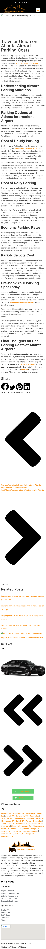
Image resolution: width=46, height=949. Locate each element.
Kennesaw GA (21, 823)
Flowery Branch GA (34, 821)
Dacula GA (40, 818)
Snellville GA (6, 834)
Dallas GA (30, 818)
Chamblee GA (6, 818)
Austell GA (9, 816)
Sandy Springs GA (30, 831)
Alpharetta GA (18, 813)
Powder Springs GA (31, 829)
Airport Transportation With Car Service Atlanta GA (22, 637)
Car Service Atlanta (28, 364)
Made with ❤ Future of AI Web (13, 947)
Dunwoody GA (8, 821)
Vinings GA (29, 834)
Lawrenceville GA (36, 823)
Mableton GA (38, 826)
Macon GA (15, 826)
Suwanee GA (18, 834)
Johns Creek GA (7, 823)
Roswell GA (5, 831)
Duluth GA (20, 821)
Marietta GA (26, 826)
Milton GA (5, 829)
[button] (38, 10)
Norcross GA (16, 829)
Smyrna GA (16, 831)
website (24, 369)
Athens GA (30, 813)
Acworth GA (6, 813)
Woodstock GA (7, 836)
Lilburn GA (5, 826)
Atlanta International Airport (27, 63)
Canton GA (34, 816)
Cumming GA (19, 818)
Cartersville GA (22, 816)
